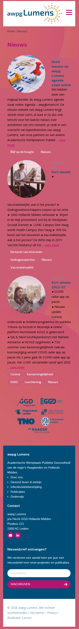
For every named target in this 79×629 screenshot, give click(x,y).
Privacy (52, 613)
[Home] (34, 13)
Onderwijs (17, 496)
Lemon (27, 618)
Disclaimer (37, 613)
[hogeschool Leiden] (26, 412)
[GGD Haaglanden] (26, 402)
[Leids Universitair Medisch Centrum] (52, 412)
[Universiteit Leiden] (52, 422)
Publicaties (18, 491)
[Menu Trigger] (69, 12)
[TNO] (26, 422)
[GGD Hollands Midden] (52, 402)
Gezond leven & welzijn (26, 482)
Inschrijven (20, 584)
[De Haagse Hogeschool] (39, 431)
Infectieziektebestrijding (26, 487)
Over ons (17, 477)
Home (11, 31)
